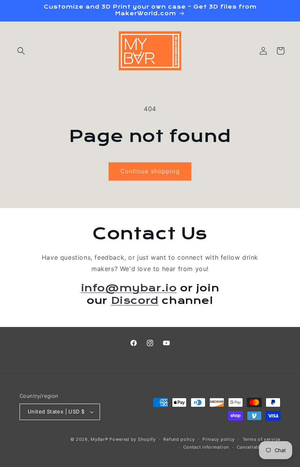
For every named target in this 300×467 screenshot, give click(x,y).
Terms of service (261, 439)
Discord (135, 301)
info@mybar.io (129, 288)
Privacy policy (218, 439)
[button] (21, 50)
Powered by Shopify (132, 439)
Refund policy (179, 439)
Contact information (206, 447)
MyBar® (99, 439)
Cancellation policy (258, 447)
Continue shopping (150, 171)
